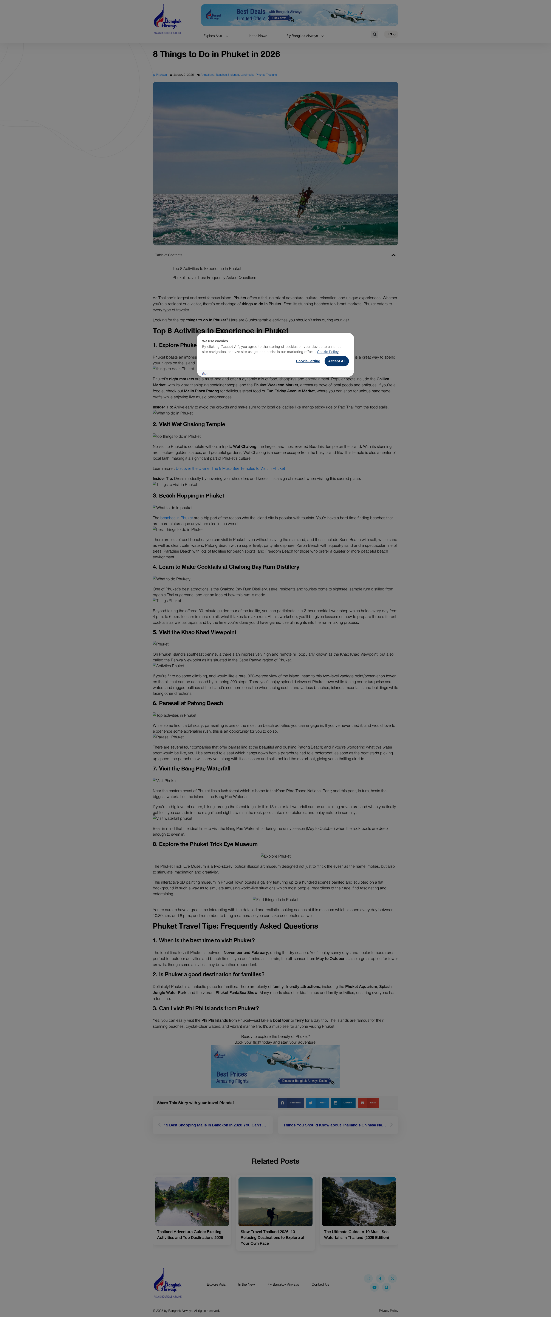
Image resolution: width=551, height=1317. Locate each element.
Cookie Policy (328, 352)
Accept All (336, 361)
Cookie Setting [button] (308, 361)
